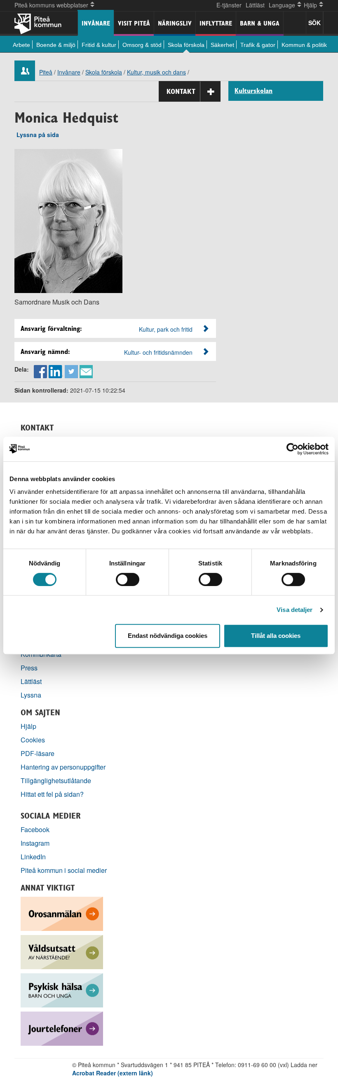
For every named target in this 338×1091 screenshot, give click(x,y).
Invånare (96, 23)
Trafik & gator (257, 45)
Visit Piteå (134, 23)
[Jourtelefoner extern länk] (62, 1028)
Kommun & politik (304, 45)
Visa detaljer (294, 609)
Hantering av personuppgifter (63, 767)
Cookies (33, 739)
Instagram (35, 843)
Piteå (45, 72)
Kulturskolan (253, 91)
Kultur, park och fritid (165, 329)
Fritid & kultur (99, 45)
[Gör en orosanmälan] (62, 913)
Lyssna (31, 695)
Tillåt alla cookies (275, 635)
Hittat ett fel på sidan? (52, 794)
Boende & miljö (55, 45)
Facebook (35, 829)
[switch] (127, 579)
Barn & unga (259, 23)
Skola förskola (186, 45)
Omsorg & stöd (142, 45)
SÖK (314, 23)
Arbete (21, 45)
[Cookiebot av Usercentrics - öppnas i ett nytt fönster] (292, 449)
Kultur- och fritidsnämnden (158, 352)
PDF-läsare (37, 753)
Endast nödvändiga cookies (167, 635)
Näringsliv (175, 23)
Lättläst (255, 5)
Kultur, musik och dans (156, 72)
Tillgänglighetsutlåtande (56, 780)
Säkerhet (222, 45)
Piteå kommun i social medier (64, 870)
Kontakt (181, 91)
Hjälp (28, 726)
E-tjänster (229, 5)
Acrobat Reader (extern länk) (112, 1073)
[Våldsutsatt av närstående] (62, 951)
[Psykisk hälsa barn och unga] (62, 989)
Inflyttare (216, 23)
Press (29, 667)
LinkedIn (33, 856)
